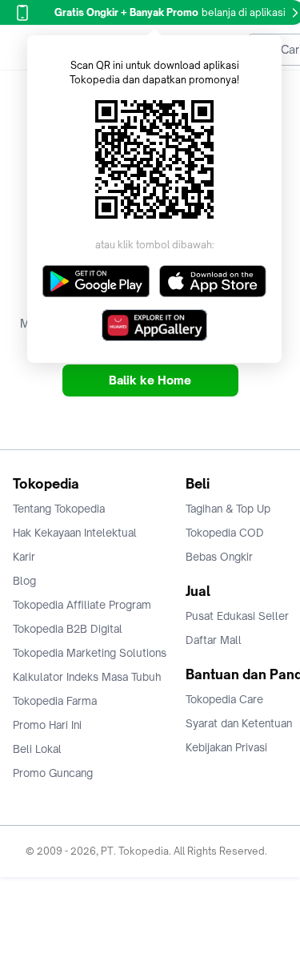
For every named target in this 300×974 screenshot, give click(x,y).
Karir (24, 556)
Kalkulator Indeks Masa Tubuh (87, 676)
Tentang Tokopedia (59, 508)
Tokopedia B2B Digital (67, 628)
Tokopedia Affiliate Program (82, 604)
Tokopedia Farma (55, 700)
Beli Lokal (37, 749)
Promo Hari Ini (47, 724)
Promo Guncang (53, 773)
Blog (24, 580)
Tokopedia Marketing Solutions (89, 652)
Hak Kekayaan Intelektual (75, 532)
